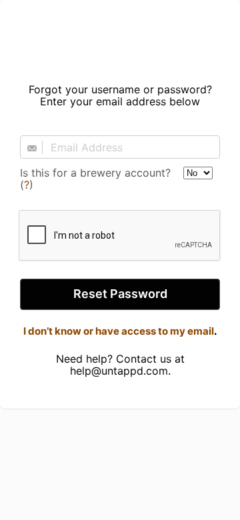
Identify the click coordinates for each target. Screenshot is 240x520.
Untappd (120, 37)
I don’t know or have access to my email (118, 331)
